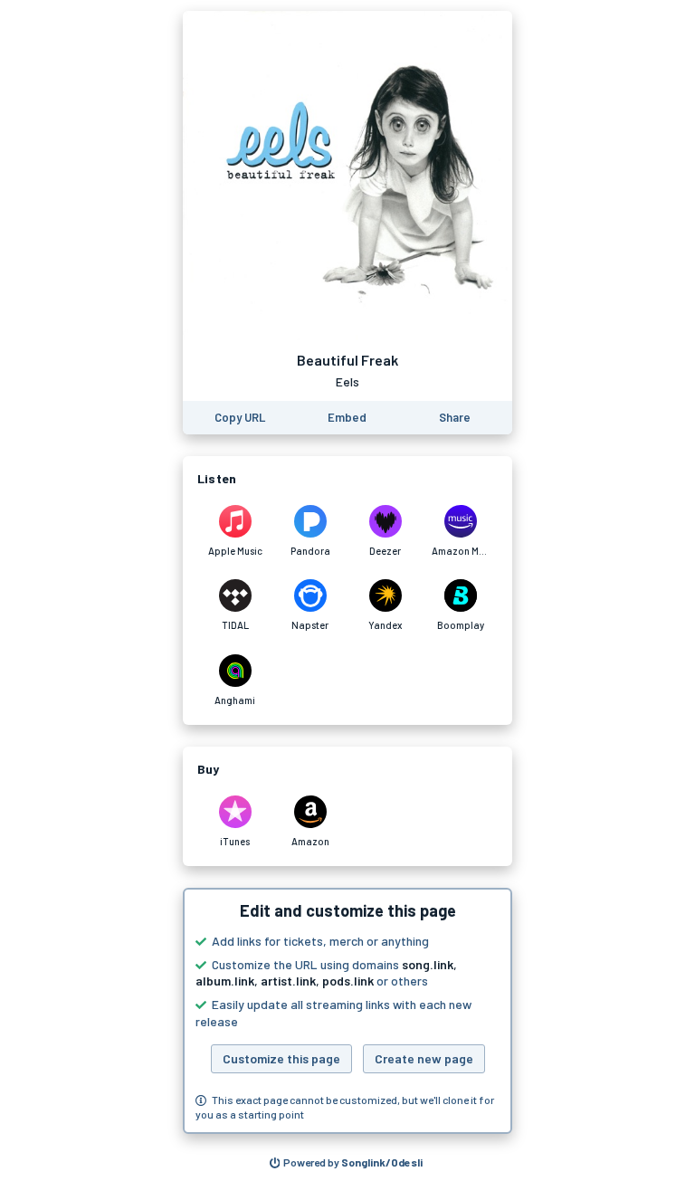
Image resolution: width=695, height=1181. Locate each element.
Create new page (424, 1058)
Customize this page (281, 1058)
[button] (347, 1010)
